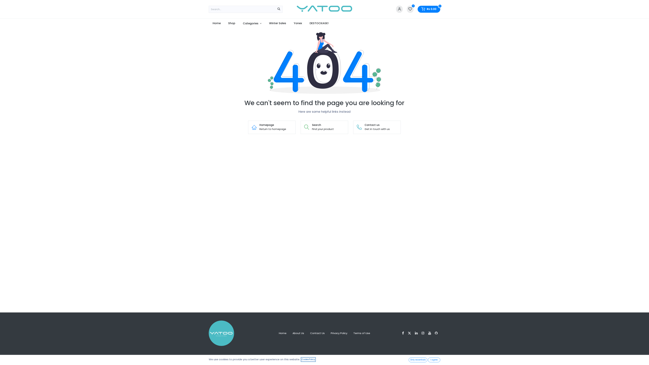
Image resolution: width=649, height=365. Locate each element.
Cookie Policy (308, 359)
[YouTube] (430, 333)
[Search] (278, 9)
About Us (298, 333)
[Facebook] (404, 333)
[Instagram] (424, 333)
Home (282, 333)
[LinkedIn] (417, 333)
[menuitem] (216, 23)
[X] (410, 333)
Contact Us (317, 333)
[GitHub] (437, 333)
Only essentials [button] (418, 359)
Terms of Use (361, 333)
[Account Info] (399, 9)
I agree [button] (434, 359)
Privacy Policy (339, 333)
